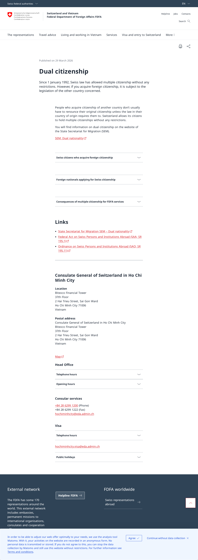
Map (58, 356)
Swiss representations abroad (119, 502)
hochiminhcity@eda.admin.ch (74, 414)
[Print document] (180, 46)
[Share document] (188, 46)
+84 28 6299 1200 (66, 405)
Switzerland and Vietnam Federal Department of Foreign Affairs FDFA (74, 15)
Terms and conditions (20, 551)
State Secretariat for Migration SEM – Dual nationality (93, 231)
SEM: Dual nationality (69, 138)
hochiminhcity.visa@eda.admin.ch (77, 446)
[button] (21, 35)
